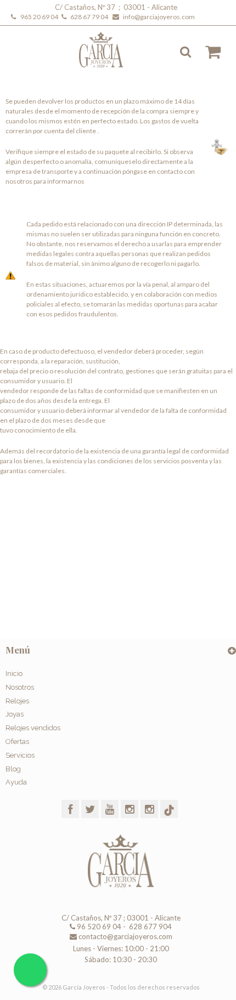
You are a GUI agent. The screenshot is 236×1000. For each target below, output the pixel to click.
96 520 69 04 (98, 926)
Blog (13, 769)
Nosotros (19, 687)
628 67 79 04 (90, 17)
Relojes (17, 701)
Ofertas (17, 741)
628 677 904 (149, 926)
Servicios (20, 755)
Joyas (14, 714)
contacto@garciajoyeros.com (125, 936)
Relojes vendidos (32, 728)
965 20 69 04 (40, 17)
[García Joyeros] (108, 49)
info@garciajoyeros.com (159, 17)
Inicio (14, 673)
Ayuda (16, 782)
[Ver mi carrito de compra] (207, 52)
